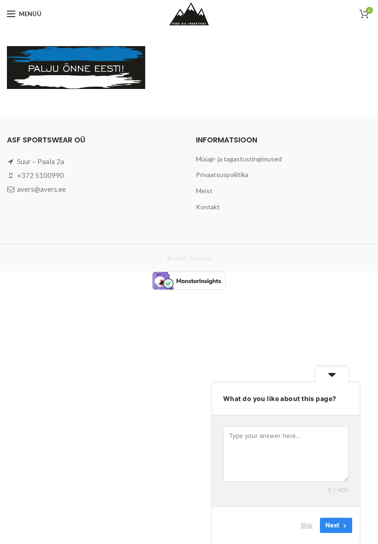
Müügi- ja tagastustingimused (239, 159)
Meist (204, 191)
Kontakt (208, 207)
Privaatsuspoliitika (222, 174)
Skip (307, 525)
